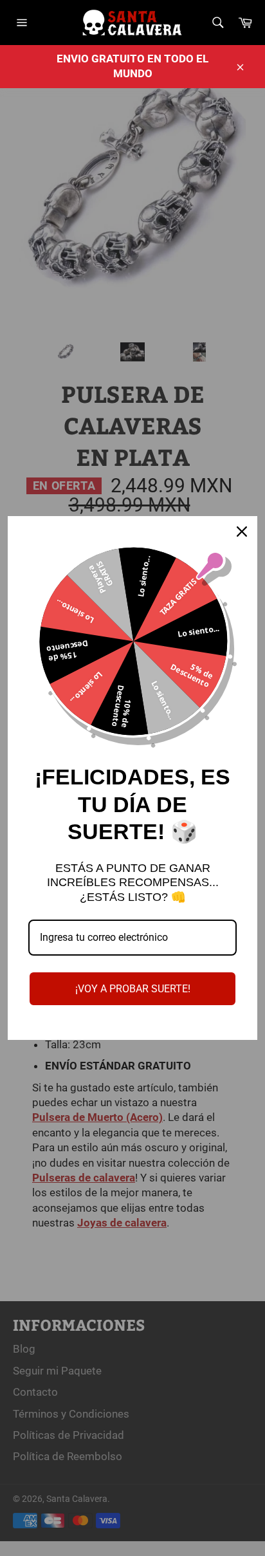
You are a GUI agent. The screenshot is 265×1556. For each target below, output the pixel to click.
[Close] (241, 531)
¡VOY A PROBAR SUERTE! (132, 989)
